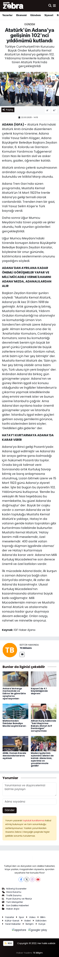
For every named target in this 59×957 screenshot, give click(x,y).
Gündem (35, 15)
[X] (26, 879)
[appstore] (19, 930)
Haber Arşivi (12, 908)
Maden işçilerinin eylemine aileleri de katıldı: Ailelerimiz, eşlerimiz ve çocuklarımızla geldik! (42, 759)
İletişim (30, 923)
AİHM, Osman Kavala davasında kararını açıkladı (14, 756)
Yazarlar (7, 15)
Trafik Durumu (13, 895)
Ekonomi (21, 15)
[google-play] (38, 930)
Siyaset (48, 15)
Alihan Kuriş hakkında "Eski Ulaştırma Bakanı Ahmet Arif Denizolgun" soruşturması (43, 725)
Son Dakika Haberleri (17, 905)
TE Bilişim (38, 952)
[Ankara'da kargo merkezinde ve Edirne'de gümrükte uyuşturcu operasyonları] (15, 679)
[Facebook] (21, 879)
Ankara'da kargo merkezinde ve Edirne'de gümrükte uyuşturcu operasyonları (14, 693)
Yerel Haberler (13, 923)
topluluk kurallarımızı (34, 820)
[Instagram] (32, 879)
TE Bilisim (26, 648)
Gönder (10, 810)
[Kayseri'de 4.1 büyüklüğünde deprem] (44, 679)
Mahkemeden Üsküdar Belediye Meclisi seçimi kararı (14, 723)
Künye (42, 923)
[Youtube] (37, 879)
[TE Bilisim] (10, 650)
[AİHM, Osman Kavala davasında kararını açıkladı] (15, 743)
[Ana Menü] (54, 6)
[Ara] (50, 6)
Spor (21, 917)
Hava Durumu (13, 891)
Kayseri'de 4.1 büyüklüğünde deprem (39, 691)
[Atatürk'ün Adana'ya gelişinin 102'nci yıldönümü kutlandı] (29, 89)
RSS (9, 943)
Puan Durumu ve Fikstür (19, 898)
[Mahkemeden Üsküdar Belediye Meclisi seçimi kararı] (15, 711)
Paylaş (9, 109)
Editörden (41, 920)
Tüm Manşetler (14, 902)
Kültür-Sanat (12, 920)
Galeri (27, 920)
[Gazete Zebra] (13, 6)
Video (32, 917)
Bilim (42, 917)
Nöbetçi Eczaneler (16, 888)
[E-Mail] (22, 654)
